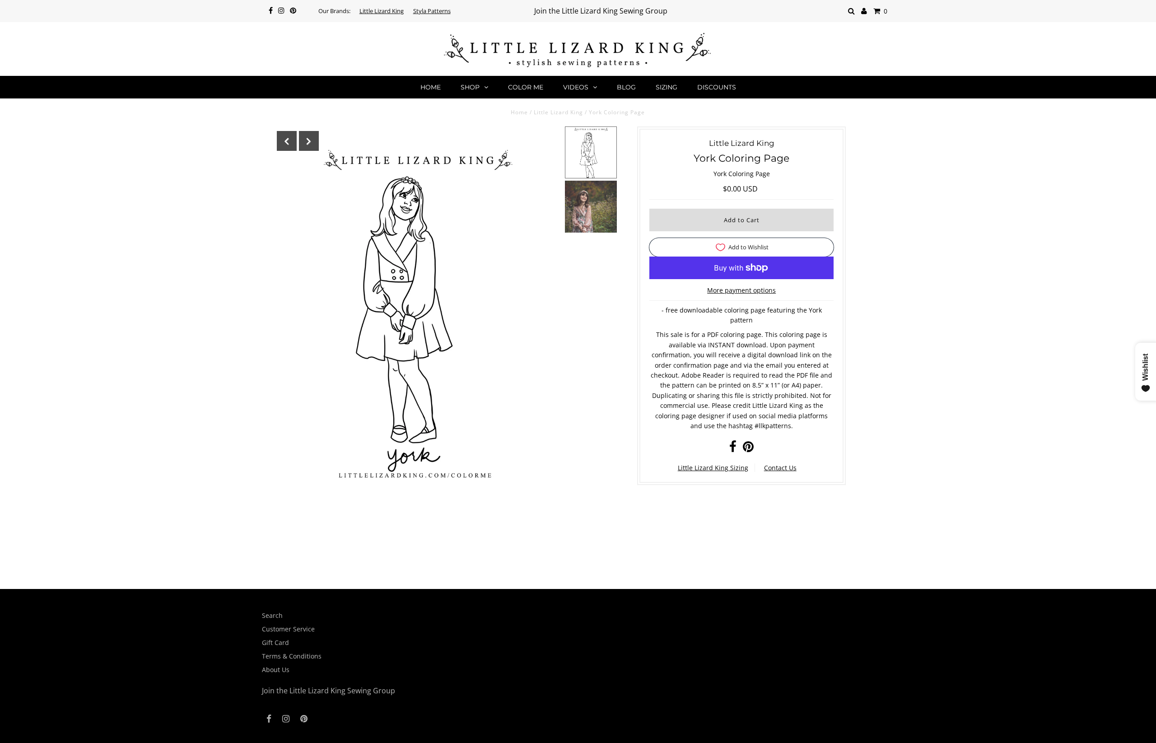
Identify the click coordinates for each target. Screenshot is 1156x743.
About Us (275, 669)
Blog (626, 87)
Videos (575, 87)
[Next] (309, 141)
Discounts (716, 87)
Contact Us (780, 467)
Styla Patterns (432, 11)
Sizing (666, 87)
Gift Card (275, 642)
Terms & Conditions (292, 656)
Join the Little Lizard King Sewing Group (600, 11)
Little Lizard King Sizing (713, 467)
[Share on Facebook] (732, 448)
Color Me (525, 87)
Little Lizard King (381, 11)
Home (430, 87)
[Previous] (287, 141)
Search (272, 615)
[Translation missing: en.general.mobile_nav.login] (864, 11)
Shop (470, 87)
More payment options (741, 290)
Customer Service (288, 629)
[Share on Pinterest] (748, 448)
